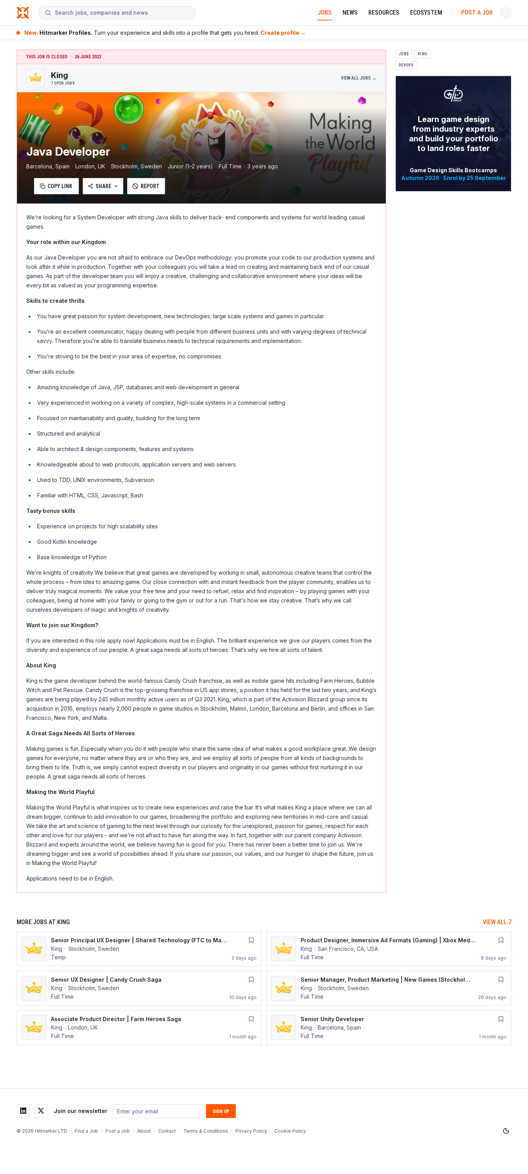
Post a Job (477, 12)
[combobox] (122, 13)
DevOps (406, 65)
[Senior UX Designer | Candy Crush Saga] (139, 988)
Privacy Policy (251, 1131)
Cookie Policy (290, 1131)
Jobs (325, 12)
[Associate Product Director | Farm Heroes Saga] (139, 1028)
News (350, 12)
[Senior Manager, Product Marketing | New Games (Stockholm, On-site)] (389, 988)
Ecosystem (426, 12)
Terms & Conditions (205, 1131)
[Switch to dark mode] (506, 1131)
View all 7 (497, 922)
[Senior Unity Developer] (389, 1028)
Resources (383, 12)
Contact (167, 1131)
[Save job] (251, 940)
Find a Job (86, 1131)
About (144, 1131)
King (422, 54)
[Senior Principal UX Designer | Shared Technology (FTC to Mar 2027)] (139, 949)
